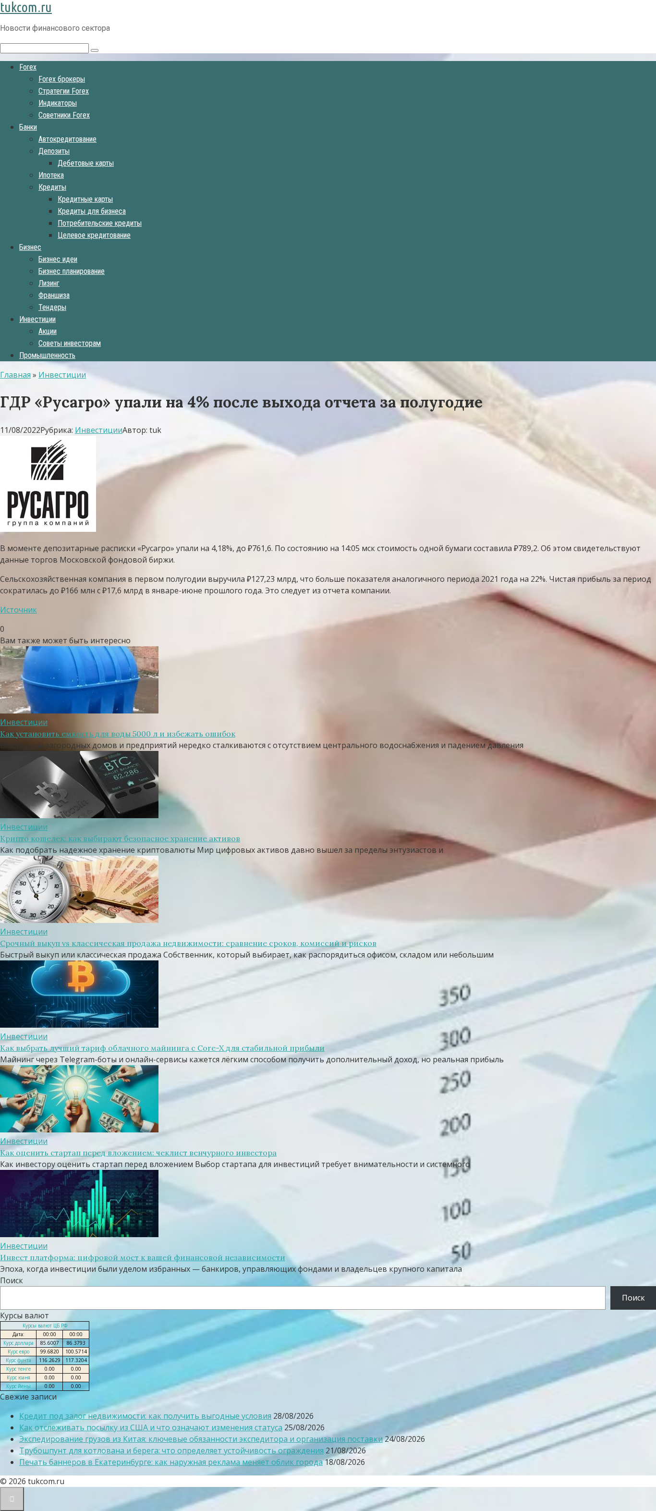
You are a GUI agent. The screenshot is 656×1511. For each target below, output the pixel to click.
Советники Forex (64, 115)
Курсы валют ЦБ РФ (45, 1325)
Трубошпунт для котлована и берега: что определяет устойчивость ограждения (171, 1450)
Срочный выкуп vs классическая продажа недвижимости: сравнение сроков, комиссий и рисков (188, 943)
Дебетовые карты (86, 163)
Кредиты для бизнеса (92, 211)
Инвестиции (37, 319)
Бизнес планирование (71, 271)
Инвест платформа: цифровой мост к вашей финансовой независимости (142, 1257)
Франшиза (54, 295)
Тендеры (52, 307)
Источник (18, 609)
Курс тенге (18, 1368)
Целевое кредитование (94, 235)
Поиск (11, 1280)
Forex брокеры (61, 79)
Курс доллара (18, 1342)
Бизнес (30, 247)
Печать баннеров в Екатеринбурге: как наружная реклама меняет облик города (171, 1462)
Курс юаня (18, 1377)
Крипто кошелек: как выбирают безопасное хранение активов (120, 838)
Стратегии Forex (63, 91)
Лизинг (49, 283)
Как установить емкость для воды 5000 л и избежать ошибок (117, 733)
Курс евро (18, 1351)
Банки (28, 127)
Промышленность (47, 355)
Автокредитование (67, 139)
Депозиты (54, 151)
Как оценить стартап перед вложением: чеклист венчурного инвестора (138, 1152)
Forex (27, 67)
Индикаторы (57, 103)
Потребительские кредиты (100, 223)
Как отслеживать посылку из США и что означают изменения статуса (150, 1427)
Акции (47, 331)
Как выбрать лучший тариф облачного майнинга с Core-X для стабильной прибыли (162, 1048)
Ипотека (51, 175)
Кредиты (52, 187)
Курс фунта (18, 1360)
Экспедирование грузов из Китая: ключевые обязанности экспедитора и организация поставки (201, 1439)
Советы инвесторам (69, 343)
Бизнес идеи (57, 259)
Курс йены (18, 1386)
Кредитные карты (85, 199)
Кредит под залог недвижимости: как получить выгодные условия (145, 1416)
